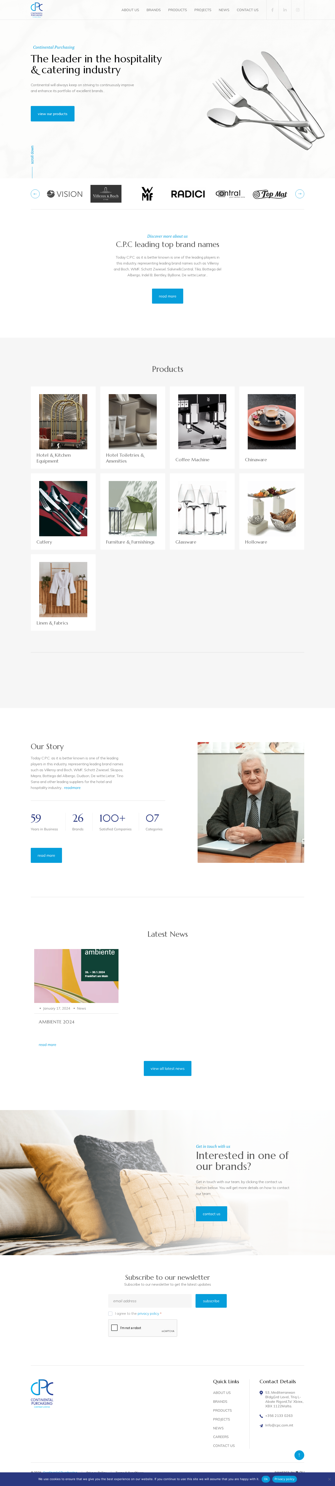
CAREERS (221, 1437)
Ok (266, 1479)
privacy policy (148, 1313)
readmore (72, 787)
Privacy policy (285, 1479)
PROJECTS (202, 10)
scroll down (32, 155)
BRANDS (154, 10)
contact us (211, 1213)
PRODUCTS (177, 10)
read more (167, 296)
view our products (52, 113)
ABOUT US (130, 10)
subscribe (211, 1301)
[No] (329, 1479)
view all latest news (168, 1068)
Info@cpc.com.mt (279, 1425)
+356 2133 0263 (279, 1415)
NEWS (224, 10)
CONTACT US (247, 10)
